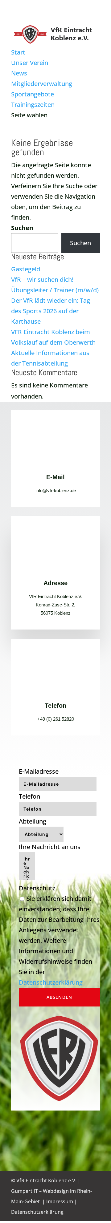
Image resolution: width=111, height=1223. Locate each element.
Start (18, 52)
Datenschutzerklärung (51, 982)
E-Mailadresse (39, 771)
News (19, 73)
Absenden (59, 997)
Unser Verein (29, 63)
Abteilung (32, 821)
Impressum (59, 1201)
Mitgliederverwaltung (41, 83)
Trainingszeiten (33, 104)
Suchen (22, 228)
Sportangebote (32, 94)
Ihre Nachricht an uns (49, 847)
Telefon (29, 796)
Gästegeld (25, 269)
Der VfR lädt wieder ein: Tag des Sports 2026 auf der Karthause (50, 311)
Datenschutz (37, 888)
